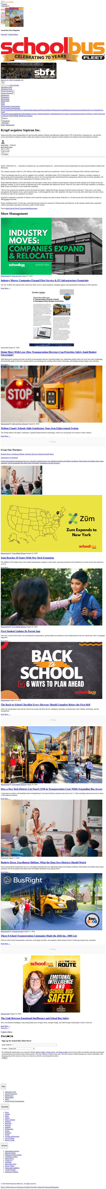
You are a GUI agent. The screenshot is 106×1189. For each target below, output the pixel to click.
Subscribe (4, 34)
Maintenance (5, 95)
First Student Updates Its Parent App (20, 631)
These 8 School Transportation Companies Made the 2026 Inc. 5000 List (39, 935)
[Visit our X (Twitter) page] (6, 1037)
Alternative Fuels (6, 87)
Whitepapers (56, 110)
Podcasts (43, 110)
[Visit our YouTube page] (8, 1037)
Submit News (59, 114)
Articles (19, 2)
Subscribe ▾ (5, 6)
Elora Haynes (16, 276)
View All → (5, 1028)
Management (5, 99)
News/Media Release (19, 553)
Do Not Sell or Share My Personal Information (43, 1187)
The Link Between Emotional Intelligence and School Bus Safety (35, 1018)
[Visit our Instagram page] (10, 1037)
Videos (16, 110)
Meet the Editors (20, 114)
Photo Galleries (23, 110)
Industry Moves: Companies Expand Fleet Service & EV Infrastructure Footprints (45, 280)
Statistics (49, 110)
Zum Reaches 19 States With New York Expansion (27, 557)
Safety (3, 103)
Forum (72, 110)
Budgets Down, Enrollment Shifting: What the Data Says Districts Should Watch (43, 862)
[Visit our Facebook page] (2, 1037)
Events (62, 110)
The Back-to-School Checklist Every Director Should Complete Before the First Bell (45, 704)
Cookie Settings (13, 116)
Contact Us (67, 114)
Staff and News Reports (20, 424)
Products (31, 110)
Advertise (74, 114)
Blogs (12, 110)
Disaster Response (7, 91)
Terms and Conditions (12, 1168)
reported (6, 199)
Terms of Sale (23, 1187)
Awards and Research (82, 110)
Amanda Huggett (17, 931)
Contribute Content (48, 114)
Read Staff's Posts (7, 147)
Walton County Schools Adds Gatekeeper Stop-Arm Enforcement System (39, 428)
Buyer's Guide (9, 1140)
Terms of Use (14, 1187)
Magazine (37, 110)
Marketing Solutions (25, 116)
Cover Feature (8, 2)
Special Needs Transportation (10, 106)
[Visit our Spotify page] (12, 1037)
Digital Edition (13, 34)
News (15, 2)
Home (3, 125)
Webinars (67, 110)
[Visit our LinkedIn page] (4, 1037)
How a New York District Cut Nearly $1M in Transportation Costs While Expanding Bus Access (51, 789)
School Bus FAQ (83, 114)
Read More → (5, 288)
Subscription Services (8, 114)
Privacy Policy (93, 114)
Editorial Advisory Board (34, 114)
